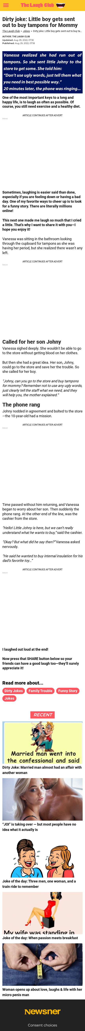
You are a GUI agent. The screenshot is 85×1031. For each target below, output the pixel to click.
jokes (9, 698)
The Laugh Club (11, 31)
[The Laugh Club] (42, 5)
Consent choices (42, 1025)
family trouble (40, 691)
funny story (67, 691)
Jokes (26, 31)
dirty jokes (14, 691)
